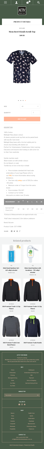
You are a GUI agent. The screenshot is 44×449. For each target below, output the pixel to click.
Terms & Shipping (31, 380)
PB (11, 265)
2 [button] (20, 100)
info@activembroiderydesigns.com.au (22, 439)
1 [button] (18, 100)
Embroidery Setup (31, 426)
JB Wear (11, 304)
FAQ (10, 175)
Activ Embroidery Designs (16, 445)
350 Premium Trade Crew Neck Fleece (11, 344)
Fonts (12, 380)
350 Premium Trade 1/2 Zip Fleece (11, 307)
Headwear (31, 421)
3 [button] (23, 100)
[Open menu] (5, 2)
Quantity (7, 112)
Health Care (31, 413)
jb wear (32, 340)
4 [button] (25, 100)
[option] (22, 68)
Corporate (12, 423)
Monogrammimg (12, 378)
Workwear (12, 426)
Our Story (12, 383)
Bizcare (22, 28)
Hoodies (12, 421)
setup (20, 180)
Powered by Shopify (29, 445)
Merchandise (31, 423)
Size (5, 106)
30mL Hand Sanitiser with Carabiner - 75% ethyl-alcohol (32, 270)
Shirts (12, 418)
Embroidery (13, 372)
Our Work (12, 385)
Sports (31, 416)
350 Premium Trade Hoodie (33, 342)
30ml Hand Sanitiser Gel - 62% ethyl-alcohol (11, 269)
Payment (31, 378)
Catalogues (31, 370)
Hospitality (12, 429)
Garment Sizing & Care (31, 383)
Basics (12, 413)
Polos (12, 416)
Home (12, 370)
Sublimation (31, 418)
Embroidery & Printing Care (31, 372)
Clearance (31, 429)
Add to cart (22, 119)
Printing (13, 375)
